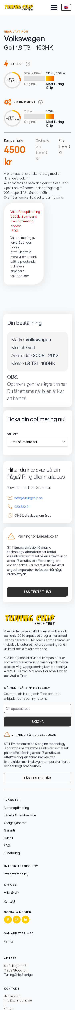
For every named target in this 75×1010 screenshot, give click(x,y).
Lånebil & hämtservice (20, 815)
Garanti (9, 830)
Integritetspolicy (16, 874)
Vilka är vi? (11, 892)
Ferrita (9, 941)
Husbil (8, 838)
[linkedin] (25, 919)
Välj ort (12, 433)
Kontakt (9, 901)
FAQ (7, 845)
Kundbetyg (12, 853)
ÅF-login (9, 1008)
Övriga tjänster (15, 823)
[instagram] (17, 919)
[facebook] (8, 919)
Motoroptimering (16, 807)
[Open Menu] (54, 7)
